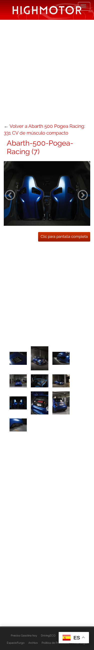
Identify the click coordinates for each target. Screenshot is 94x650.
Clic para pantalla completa (64, 236)
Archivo (33, 642)
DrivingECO (48, 635)
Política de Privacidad (55, 642)
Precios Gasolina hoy (24, 635)
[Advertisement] (47, 71)
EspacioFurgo (16, 642)
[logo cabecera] (47, 10)
